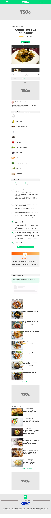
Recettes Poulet (26, 381)
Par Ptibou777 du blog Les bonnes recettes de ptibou (26, 102)
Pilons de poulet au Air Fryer (30, 341)
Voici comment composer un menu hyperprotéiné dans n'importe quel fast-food (31, 442)
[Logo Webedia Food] (25, 503)
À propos (5, 508)
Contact (9, 508)
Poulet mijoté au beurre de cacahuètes (30, 362)
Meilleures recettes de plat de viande (22, 23)
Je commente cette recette (25, 39)
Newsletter (14, 508)
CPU (47, 508)
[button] (29, 74)
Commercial (26, 508)
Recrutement (32, 508)
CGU (44, 508)
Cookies (36, 509)
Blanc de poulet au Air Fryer (30, 311)
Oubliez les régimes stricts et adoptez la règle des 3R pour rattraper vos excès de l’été (31, 421)
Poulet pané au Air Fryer (29, 372)
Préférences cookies (43, 509)
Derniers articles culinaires (25, 468)
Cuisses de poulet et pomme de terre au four (31, 332)
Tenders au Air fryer (28, 352)
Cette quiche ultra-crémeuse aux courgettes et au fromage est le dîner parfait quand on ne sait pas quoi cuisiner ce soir (31, 462)
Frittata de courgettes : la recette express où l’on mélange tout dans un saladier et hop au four (30, 411)
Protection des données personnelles (26, 509)
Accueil (13, 23)
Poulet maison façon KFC (30, 301)
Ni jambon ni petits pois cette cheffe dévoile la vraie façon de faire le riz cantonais (31, 432)
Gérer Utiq (25, 511)
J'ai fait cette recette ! (26, 247)
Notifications (20, 508)
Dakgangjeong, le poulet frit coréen (31, 322)
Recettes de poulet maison (29, 25)
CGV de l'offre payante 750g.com (10, 509)
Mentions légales (39, 508)
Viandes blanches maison (17, 25)
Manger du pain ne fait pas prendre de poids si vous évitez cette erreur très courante (30, 452)
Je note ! (26, 42)
